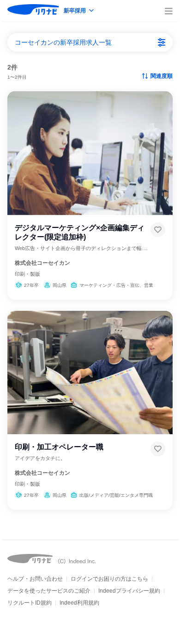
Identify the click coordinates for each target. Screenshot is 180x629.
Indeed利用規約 (79, 603)
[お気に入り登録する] (157, 229)
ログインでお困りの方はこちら (109, 579)
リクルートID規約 (29, 603)
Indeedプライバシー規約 (129, 591)
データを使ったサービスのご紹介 (48, 591)
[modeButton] (79, 11)
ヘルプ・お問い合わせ (35, 579)
